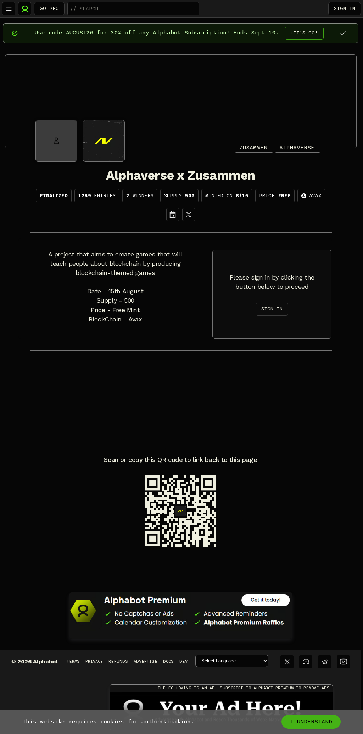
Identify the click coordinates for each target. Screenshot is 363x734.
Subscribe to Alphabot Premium (257, 687)
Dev (183, 661)
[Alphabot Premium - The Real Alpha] (180, 610)
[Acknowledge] (343, 33)
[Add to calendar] (172, 214)
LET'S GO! (304, 33)
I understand (311, 721)
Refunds (118, 661)
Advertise (145, 661)
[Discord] (305, 661)
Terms (73, 661)
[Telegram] (324, 661)
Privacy (94, 661)
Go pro (49, 8)
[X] (188, 214)
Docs (168, 661)
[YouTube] (343, 661)
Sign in (344, 8)
